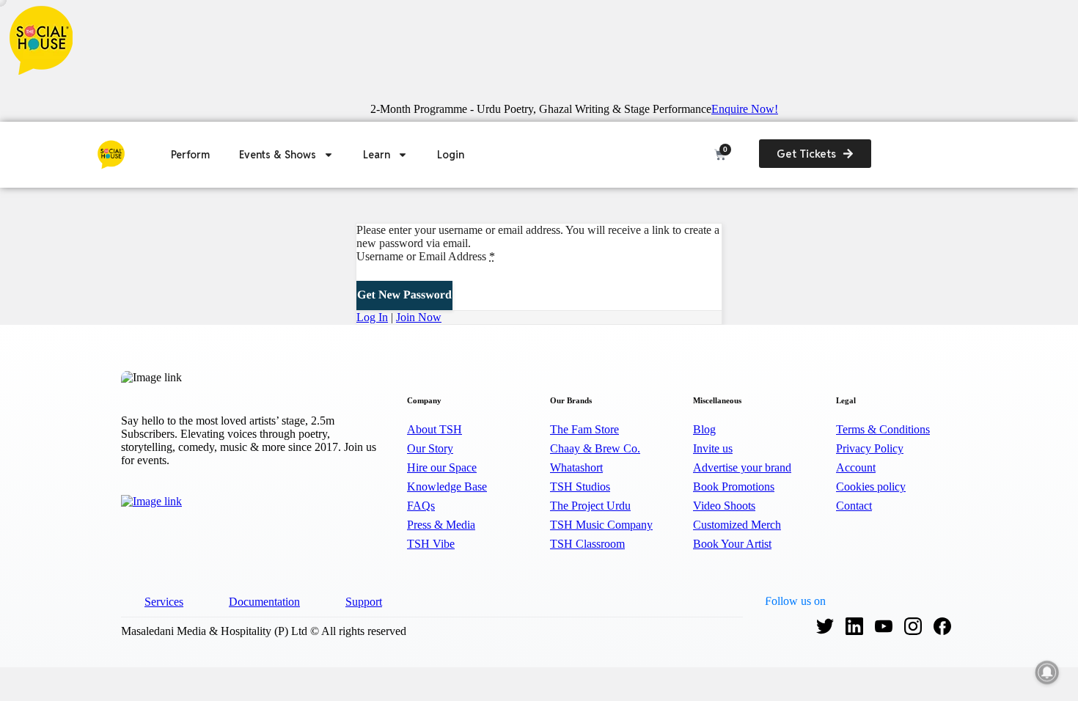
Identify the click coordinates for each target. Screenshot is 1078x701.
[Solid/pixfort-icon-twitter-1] (825, 624)
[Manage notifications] (1047, 672)
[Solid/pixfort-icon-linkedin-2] (854, 624)
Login (450, 154)
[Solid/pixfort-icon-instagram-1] (913, 624)
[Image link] (166, 500)
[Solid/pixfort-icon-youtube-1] (883, 624)
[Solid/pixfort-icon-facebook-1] (942, 624)
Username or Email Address (425, 256)
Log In (372, 317)
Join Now (418, 317)
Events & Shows (277, 154)
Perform (190, 154)
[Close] (8, 87)
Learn (376, 154)
